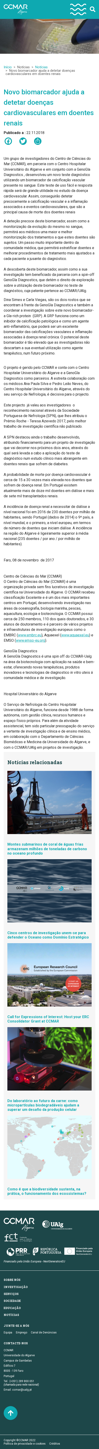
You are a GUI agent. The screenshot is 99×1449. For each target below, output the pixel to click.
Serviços (11, 1293)
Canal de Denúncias (44, 1332)
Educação (12, 1307)
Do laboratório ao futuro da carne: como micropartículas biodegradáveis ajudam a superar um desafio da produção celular (43, 1105)
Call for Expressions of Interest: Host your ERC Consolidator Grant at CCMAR (48, 1019)
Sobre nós (12, 1279)
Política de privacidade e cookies (25, 1443)
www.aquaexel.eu (75, 635)
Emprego (21, 1332)
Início (8, 67)
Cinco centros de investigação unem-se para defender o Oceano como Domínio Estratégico (48, 935)
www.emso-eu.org (30, 640)
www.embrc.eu (29, 635)
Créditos (54, 1443)
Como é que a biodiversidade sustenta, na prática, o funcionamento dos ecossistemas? (46, 1191)
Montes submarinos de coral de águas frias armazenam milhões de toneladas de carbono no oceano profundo (47, 848)
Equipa (8, 1332)
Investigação (16, 1286)
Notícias (41, 67)
